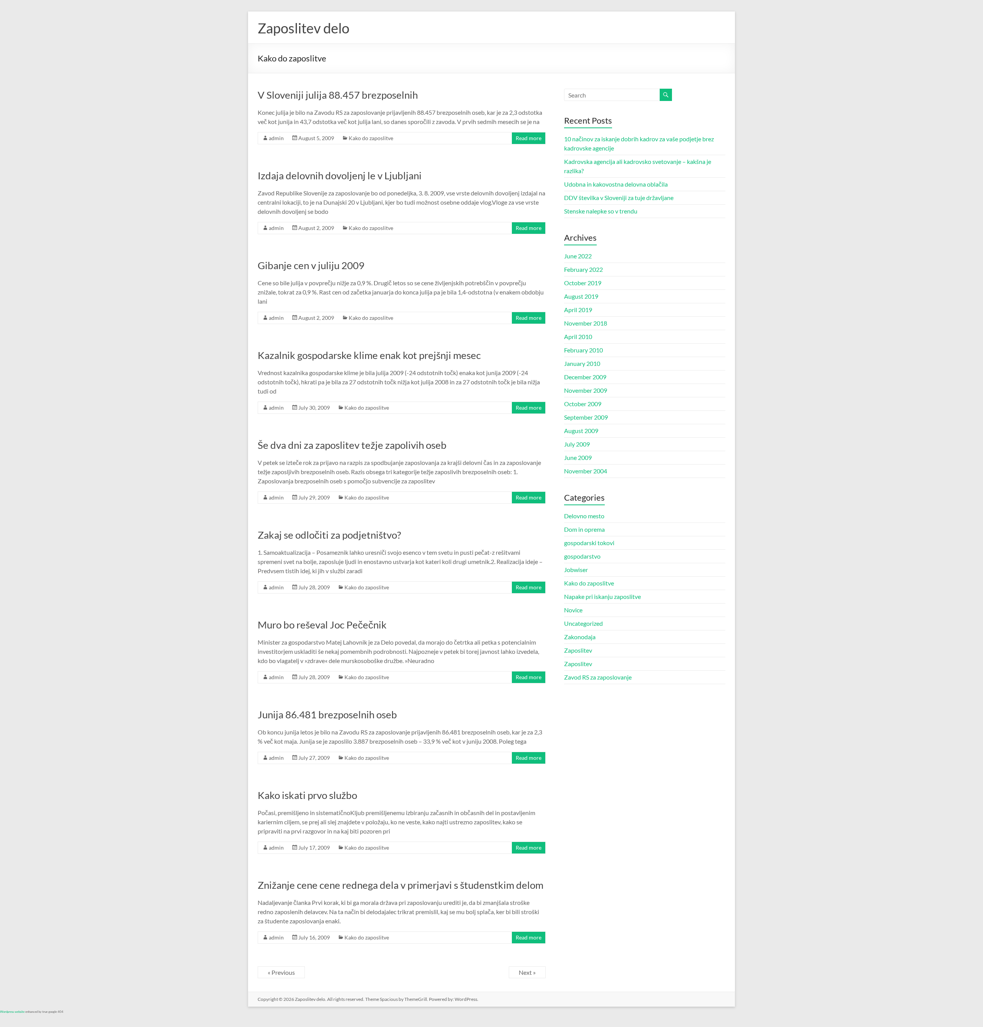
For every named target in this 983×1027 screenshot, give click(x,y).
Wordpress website (12, 1012)
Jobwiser (576, 569)
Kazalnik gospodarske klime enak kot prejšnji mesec (369, 355)
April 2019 (578, 309)
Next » (527, 972)
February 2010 (583, 350)
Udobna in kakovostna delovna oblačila (616, 184)
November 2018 (585, 323)
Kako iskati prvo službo (307, 795)
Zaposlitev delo (303, 28)
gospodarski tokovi (589, 542)
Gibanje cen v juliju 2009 (311, 265)
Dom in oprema (584, 529)
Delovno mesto (584, 515)
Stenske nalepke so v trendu (600, 211)
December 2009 (585, 376)
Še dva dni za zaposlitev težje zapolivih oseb (352, 445)
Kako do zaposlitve (371, 138)
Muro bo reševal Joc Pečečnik (322, 625)
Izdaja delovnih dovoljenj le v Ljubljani (340, 175)
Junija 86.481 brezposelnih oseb (327, 714)
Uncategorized (583, 623)
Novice (573, 610)
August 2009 (581, 430)
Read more (528, 138)
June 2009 (578, 457)
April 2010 (578, 336)
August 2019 (581, 296)
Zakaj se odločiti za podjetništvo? (329, 535)
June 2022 (578, 256)
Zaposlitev (578, 650)
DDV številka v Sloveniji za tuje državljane (619, 197)
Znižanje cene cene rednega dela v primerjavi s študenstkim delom (400, 885)
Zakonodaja (580, 636)
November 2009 (585, 390)
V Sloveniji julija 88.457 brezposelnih (338, 95)
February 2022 (583, 269)
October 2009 (582, 403)
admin (276, 138)
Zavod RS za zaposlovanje (598, 677)
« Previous (281, 972)
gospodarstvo (582, 556)
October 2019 (582, 282)
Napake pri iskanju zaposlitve (602, 596)
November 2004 (585, 471)
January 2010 (582, 363)
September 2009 (586, 417)
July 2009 (577, 444)
